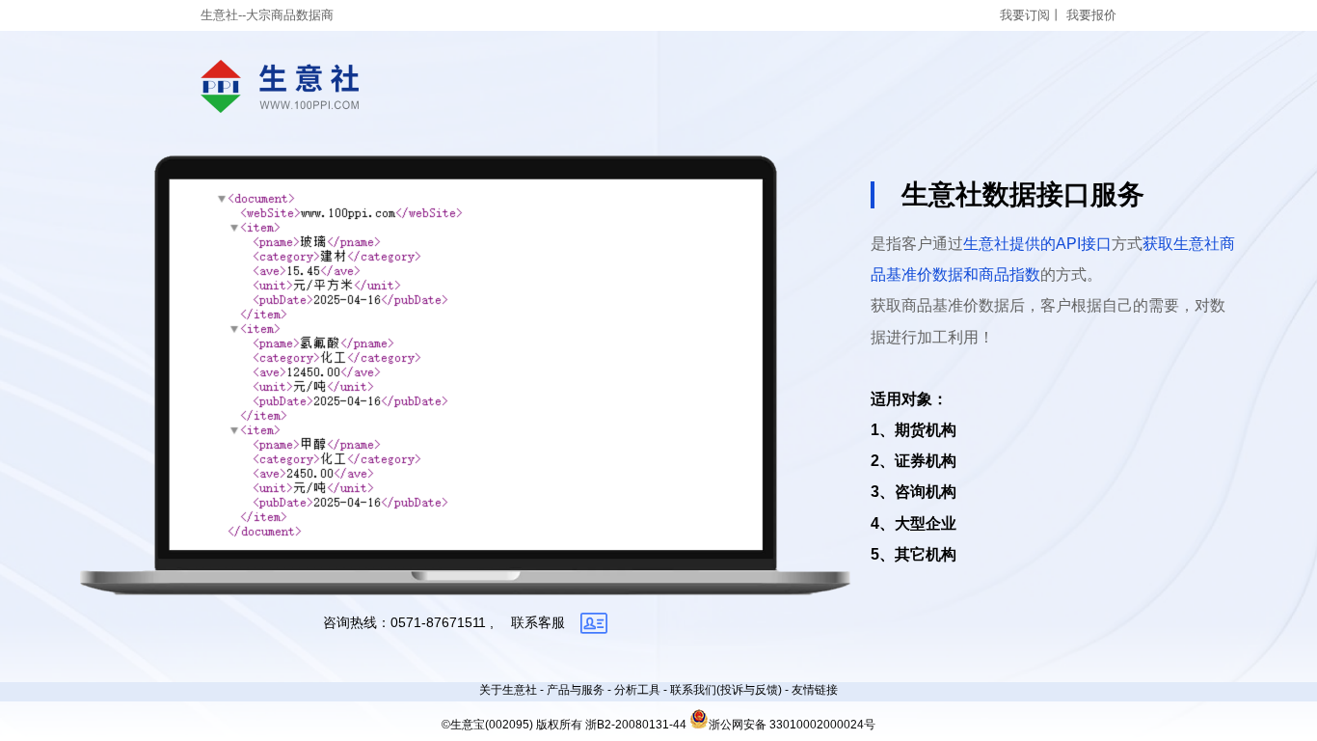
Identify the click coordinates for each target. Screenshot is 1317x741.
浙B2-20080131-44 (635, 724)
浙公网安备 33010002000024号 (792, 724)
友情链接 (815, 690)
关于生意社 (508, 690)
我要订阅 (1025, 15)
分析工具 (637, 690)
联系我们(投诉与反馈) (726, 690)
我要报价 (1091, 15)
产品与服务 (576, 690)
